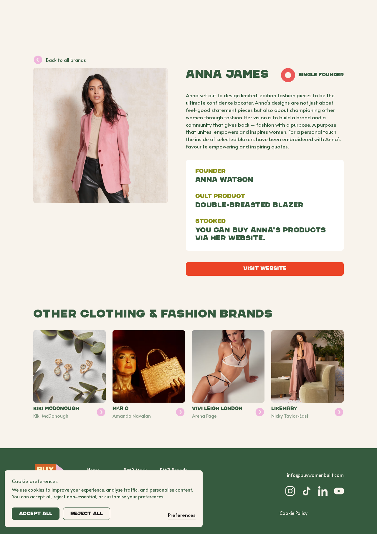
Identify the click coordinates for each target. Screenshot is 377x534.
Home (93, 470)
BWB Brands (173, 470)
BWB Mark (135, 470)
